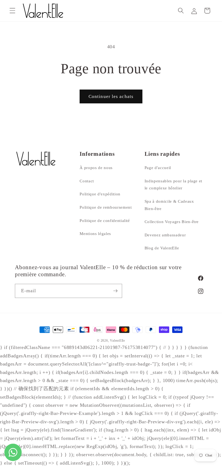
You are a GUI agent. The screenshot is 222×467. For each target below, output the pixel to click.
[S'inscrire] (115, 291)
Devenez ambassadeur (165, 235)
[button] (12, 10)
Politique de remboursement (106, 207)
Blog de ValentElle (162, 248)
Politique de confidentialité (105, 220)
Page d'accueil (158, 167)
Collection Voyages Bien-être (172, 221)
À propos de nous (96, 167)
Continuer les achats (111, 96)
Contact (87, 181)
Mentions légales (95, 233)
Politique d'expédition (100, 194)
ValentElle (117, 340)
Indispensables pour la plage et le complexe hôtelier (173, 184)
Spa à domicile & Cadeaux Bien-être (169, 205)
